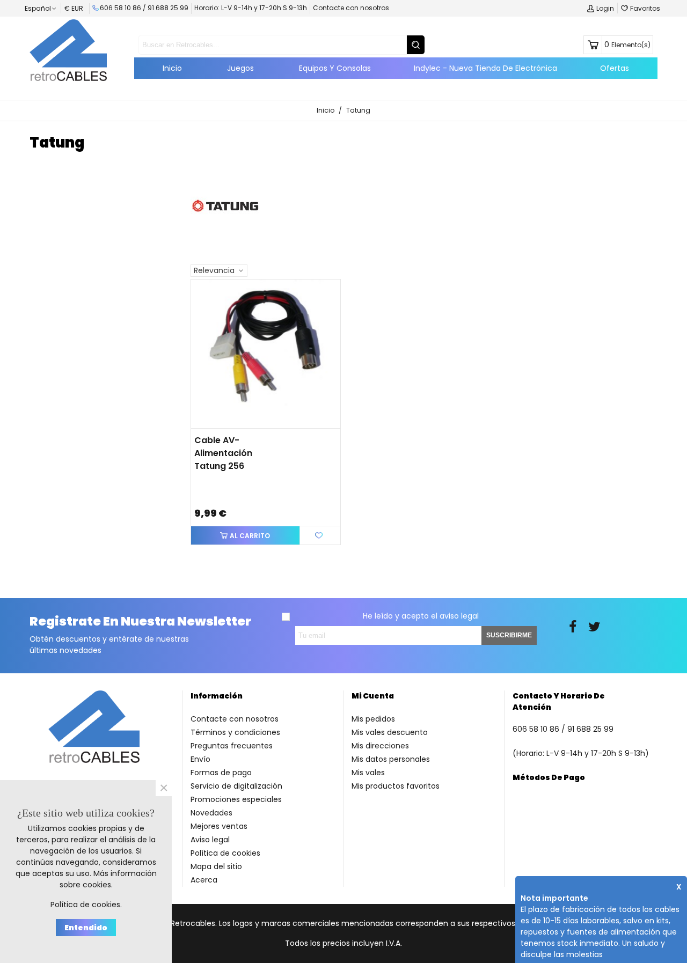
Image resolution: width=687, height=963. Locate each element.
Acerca (204, 879)
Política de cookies (225, 853)
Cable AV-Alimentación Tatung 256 (223, 453)
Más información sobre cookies (108, 879)
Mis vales (368, 772)
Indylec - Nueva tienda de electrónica (485, 68)
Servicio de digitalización (236, 786)
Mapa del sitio (216, 866)
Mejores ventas (219, 826)
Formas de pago (221, 772)
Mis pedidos (373, 719)
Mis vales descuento (390, 732)
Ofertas (614, 68)
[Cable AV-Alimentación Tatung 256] (265, 354)
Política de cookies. (86, 904)
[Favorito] (320, 535)
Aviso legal (210, 839)
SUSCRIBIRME (509, 635)
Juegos (240, 68)
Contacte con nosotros (351, 7)
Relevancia (215, 270)
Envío (200, 759)
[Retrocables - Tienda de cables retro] (68, 49)
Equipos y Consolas (335, 68)
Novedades (211, 812)
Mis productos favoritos (396, 786)
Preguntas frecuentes (232, 745)
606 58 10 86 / (124, 7)
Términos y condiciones (235, 732)
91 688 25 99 (168, 7)
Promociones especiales (236, 799)
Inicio (172, 68)
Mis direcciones (380, 745)
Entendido (85, 927)
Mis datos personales (391, 759)
